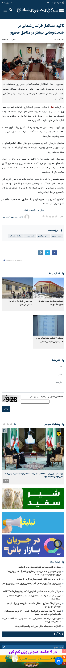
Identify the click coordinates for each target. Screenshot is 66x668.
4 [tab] (4, 424)
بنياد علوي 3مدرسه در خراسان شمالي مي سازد (20, 302)
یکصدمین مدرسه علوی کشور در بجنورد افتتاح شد (50, 302)
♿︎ (59, 660)
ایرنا (37, 10)
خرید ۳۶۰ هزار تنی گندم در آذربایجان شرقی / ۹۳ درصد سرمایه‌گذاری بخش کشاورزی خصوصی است (32, 612)
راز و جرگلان (43, 236)
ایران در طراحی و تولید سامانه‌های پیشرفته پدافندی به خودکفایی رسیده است (33, 597)
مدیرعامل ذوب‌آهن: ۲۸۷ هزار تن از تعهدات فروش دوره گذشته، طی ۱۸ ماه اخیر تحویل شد (31, 620)
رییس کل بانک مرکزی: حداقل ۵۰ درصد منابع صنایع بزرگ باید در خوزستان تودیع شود (34, 605)
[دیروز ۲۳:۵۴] (33, 449)
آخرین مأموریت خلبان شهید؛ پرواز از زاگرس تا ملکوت (39, 579)
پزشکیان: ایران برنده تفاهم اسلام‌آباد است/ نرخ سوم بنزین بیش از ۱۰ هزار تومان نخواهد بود (34, 475)
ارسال (6, 408)
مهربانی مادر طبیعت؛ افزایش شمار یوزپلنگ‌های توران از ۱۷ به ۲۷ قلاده (32, 591)
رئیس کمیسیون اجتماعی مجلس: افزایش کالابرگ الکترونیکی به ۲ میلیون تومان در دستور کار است (34, 573)
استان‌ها (41, 210)
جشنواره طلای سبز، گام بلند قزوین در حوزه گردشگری (39, 567)
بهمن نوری (56, 236)
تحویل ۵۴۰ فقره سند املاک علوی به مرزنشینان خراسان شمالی (49, 340)
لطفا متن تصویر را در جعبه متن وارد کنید (46, 396)
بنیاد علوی (30, 236)
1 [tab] (15, 424)
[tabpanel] (33, 456)
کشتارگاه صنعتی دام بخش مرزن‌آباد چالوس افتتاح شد (38, 626)
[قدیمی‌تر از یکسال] (48, 288)
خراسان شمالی (29, 210)
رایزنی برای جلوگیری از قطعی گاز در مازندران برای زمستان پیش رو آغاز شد (32, 585)
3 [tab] (8, 424)
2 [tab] (11, 424)
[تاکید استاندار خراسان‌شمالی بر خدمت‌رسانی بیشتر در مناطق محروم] (33, 61)
